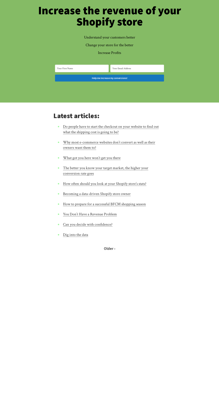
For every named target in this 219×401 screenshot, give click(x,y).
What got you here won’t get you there (92, 157)
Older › (109, 248)
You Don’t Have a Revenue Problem (90, 214)
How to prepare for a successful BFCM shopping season (104, 204)
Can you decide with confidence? (88, 224)
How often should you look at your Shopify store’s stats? (104, 183)
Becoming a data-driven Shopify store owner (97, 193)
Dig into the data (75, 234)
